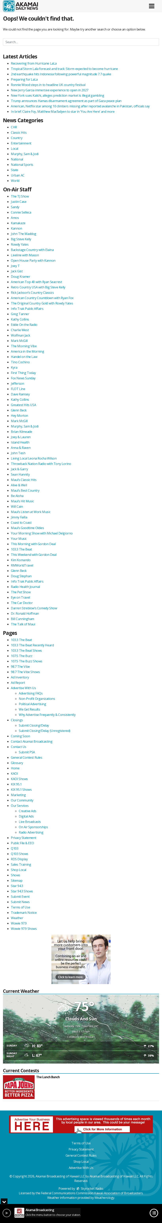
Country (16, 138)
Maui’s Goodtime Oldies (27, 528)
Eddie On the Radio (24, 324)
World (15, 180)
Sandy (15, 207)
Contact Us (18, 747)
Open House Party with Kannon (33, 260)
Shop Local (18, 870)
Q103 (14, 848)
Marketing (18, 795)
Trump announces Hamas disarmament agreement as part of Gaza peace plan (66, 101)
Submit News (20, 902)
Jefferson (17, 383)
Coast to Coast (21, 522)
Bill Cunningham (22, 619)
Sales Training (21, 864)
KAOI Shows (19, 779)
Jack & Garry (19, 469)
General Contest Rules (26, 757)
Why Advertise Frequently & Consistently (47, 715)
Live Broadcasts (30, 821)
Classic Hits (18, 132)
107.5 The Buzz (21, 656)
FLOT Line (18, 389)
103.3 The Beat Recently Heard (32, 645)
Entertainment (21, 143)
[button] (151, 4)
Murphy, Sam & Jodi (25, 154)
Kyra (14, 367)
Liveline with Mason (25, 255)
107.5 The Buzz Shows (26, 661)
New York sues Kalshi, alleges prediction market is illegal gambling (57, 95)
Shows (15, 875)
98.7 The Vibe (20, 666)
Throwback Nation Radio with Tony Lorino (41, 464)
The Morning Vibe (24, 346)
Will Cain (17, 506)
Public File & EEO (22, 843)
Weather (17, 918)
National (17, 159)
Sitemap (16, 880)
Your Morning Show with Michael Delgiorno (42, 533)
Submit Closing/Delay (34, 725)
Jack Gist (17, 271)
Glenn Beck (19, 410)
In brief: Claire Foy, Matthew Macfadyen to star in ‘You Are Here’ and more (62, 111)
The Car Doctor (22, 603)
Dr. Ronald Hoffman (25, 613)
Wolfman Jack (20, 335)
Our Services (19, 805)
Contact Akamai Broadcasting (31, 741)
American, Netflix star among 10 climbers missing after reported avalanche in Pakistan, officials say (80, 106)
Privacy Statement (23, 838)
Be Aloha (17, 496)
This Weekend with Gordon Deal (33, 554)
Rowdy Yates (20, 244)
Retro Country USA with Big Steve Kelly (38, 287)
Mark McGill (19, 341)
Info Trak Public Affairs (27, 308)
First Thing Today (23, 373)
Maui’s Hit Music (22, 501)
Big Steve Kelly (21, 239)
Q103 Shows (19, 854)
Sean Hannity (20, 474)
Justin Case (18, 201)
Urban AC (17, 175)
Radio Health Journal (25, 587)
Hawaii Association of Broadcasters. (118, 1193)
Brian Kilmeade (21, 431)
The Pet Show (20, 592)
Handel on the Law (24, 357)
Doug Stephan (21, 576)
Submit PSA (27, 752)
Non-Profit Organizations (37, 698)
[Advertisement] (81, 959)
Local (14, 148)
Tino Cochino (20, 362)
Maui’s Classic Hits (23, 480)
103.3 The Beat (21, 549)
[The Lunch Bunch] (19, 1087)
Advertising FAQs (31, 693)
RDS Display (19, 859)
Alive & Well (19, 485)
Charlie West (20, 330)
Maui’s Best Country (25, 490)
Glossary (17, 763)
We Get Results (29, 709)
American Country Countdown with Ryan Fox (42, 298)
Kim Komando (21, 560)
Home (15, 768)
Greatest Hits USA (23, 405)
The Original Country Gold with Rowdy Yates (42, 303)
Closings (17, 720)
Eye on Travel (20, 597)
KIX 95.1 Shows (21, 789)
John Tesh (18, 453)
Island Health (20, 442)
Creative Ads (27, 811)
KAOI (14, 773)
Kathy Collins (20, 319)
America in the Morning (27, 351)
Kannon (16, 228)
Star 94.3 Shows (22, 891)
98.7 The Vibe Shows (25, 672)
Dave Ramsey (20, 394)
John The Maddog (23, 234)
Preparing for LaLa (24, 79)
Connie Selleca (21, 212)
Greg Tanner (20, 314)
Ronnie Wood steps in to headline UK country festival (48, 85)
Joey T (15, 266)
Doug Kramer (20, 276)
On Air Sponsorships (33, 827)
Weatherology (104, 1197)
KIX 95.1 (16, 784)
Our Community (22, 800)
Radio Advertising (31, 832)
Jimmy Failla (19, 517)
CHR (14, 127)
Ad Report (18, 682)
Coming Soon (20, 736)
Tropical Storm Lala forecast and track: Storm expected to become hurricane (64, 69)
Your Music (19, 538)
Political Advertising (32, 704)
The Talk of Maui (23, 624)
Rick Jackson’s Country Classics (32, 292)
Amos (15, 218)
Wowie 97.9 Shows (24, 928)
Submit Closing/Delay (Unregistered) (44, 731)
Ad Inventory (20, 677)
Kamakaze (18, 223)
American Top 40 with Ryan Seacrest (36, 282)
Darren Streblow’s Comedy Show (34, 608)
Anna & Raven (20, 448)
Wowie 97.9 (19, 923)
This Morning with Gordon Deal (33, 544)
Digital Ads (26, 816)
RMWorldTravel (22, 565)
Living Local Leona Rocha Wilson (34, 458)
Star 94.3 (17, 886)
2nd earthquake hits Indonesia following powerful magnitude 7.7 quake (61, 74)
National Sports (22, 164)
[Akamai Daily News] (20, 5)
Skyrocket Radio (91, 1188)
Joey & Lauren (21, 437)
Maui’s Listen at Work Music (30, 512)
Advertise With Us (23, 688)
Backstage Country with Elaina (32, 250)
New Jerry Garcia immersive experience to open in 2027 (49, 90)
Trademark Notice (24, 912)
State (14, 170)
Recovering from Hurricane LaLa (34, 63)
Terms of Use (20, 907)
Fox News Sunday (23, 378)
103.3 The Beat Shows (26, 650)
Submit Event (20, 896)
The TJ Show (20, 196)
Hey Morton (19, 415)
